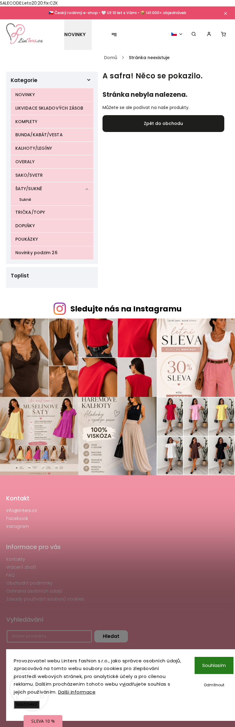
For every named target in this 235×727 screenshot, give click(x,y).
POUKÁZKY (26, 239)
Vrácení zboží (21, 567)
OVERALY (25, 162)
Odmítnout (214, 684)
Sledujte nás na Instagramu (126, 308)
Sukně (25, 199)
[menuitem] (78, 34)
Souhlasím (214, 665)
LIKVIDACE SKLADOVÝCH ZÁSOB (49, 108)
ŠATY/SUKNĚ (28, 189)
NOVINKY (25, 95)
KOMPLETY (26, 122)
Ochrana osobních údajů (34, 591)
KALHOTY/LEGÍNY (33, 148)
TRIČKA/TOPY (30, 212)
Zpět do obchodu (163, 123)
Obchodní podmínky (29, 583)
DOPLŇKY (25, 226)
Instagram (17, 526)
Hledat (111, 636)
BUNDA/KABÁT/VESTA (39, 135)
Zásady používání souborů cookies (45, 599)
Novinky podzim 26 (36, 253)
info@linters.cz (21, 510)
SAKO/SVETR (29, 175)
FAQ (10, 575)
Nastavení (26, 704)
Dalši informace (77, 692)
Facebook (17, 518)
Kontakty (15, 559)
